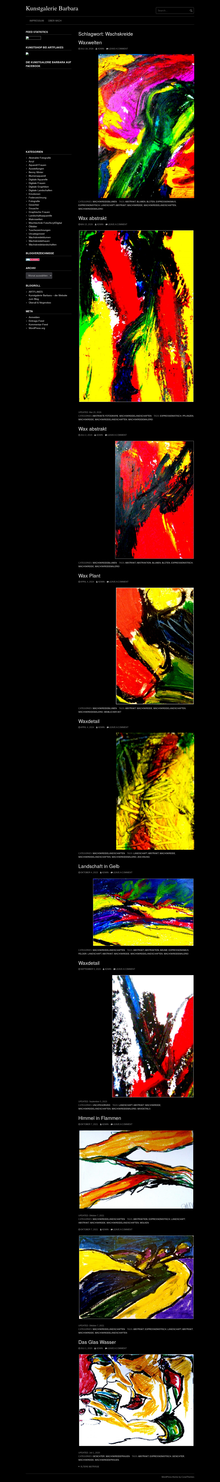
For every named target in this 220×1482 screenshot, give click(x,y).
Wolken (144, 1223)
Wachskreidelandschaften (160, 205)
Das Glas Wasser (97, 1341)
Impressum (37, 20)
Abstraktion (144, 563)
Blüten (151, 201)
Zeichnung (143, 857)
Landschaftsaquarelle (40, 215)
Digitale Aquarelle (38, 179)
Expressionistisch (89, 205)
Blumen (141, 201)
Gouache (34, 208)
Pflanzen (188, 416)
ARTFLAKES (36, 291)
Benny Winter (36, 172)
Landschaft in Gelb (98, 866)
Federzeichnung (37, 197)
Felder (82, 954)
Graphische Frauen (39, 212)
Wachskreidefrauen (118, 1456)
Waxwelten (90, 42)
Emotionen (34, 194)
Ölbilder (33, 226)
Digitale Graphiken (39, 186)
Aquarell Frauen (37, 165)
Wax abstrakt (92, 217)
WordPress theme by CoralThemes (178, 1477)
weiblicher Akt (112, 712)
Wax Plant (89, 575)
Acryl (31, 161)
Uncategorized (101, 1105)
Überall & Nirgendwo (40, 302)
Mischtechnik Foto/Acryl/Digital (45, 222)
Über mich (55, 20)
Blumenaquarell (37, 175)
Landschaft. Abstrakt (113, 205)
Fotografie (34, 201)
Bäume (164, 950)
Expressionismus (166, 201)
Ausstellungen (36, 168)
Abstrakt (130, 201)
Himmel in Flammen (99, 1117)
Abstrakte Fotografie (105, 416)
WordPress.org (37, 328)
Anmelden (34, 317)
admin (100, 49)
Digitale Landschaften (40, 190)
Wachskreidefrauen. (107, 1460)
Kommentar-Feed (38, 324)
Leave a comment (118, 49)
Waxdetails (143, 1109)
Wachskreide (135, 205)
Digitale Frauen (37, 183)
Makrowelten (36, 219)
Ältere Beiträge (89, 1466)
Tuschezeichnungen (40, 230)
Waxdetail (89, 720)
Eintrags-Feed (36, 320)
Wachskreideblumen (105, 201)
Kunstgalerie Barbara (52, 8)
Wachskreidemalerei (90, 209)
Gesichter (99, 1456)
